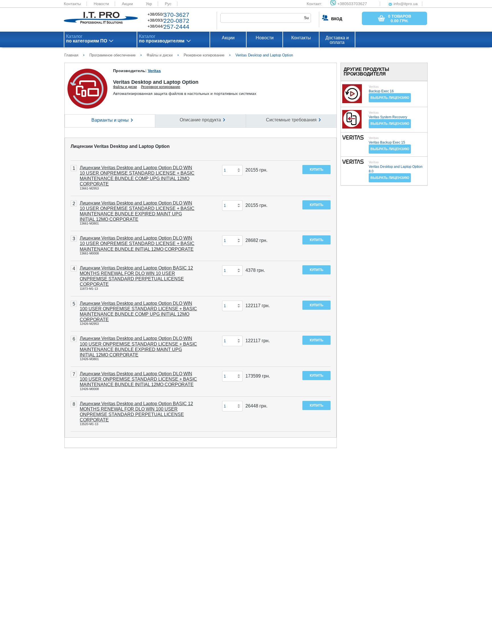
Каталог (86, 38)
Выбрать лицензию (389, 98)
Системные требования (291, 119)
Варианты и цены (110, 120)
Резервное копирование (160, 87)
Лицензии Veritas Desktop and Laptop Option (120, 146)
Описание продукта (200, 119)
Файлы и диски (125, 87)
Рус (168, 3)
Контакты (72, 3)
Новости (101, 3)
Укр (149, 3)
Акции (127, 3)
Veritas (154, 70)
